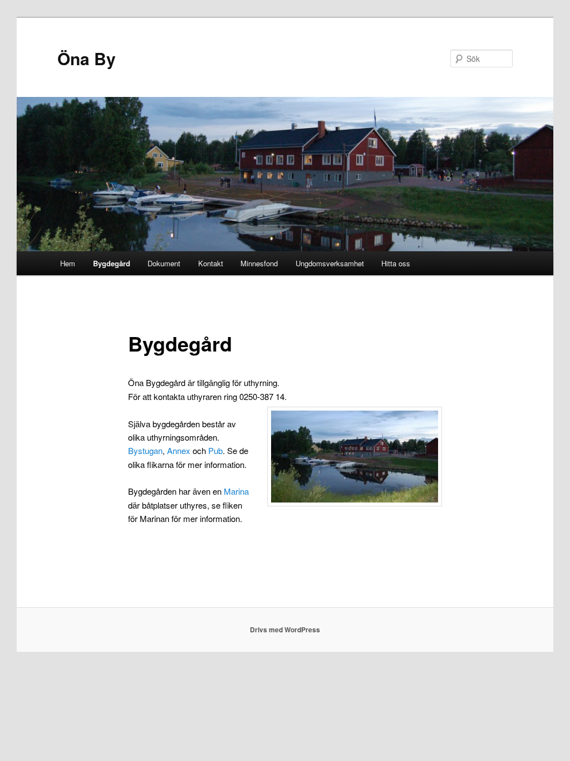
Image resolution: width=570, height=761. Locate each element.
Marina (236, 491)
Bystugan (145, 450)
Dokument (164, 263)
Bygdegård (111, 263)
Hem (67, 263)
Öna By (86, 58)
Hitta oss (395, 263)
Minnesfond (259, 263)
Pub (215, 450)
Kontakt (210, 263)
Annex (178, 450)
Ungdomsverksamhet (330, 263)
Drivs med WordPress (285, 630)
